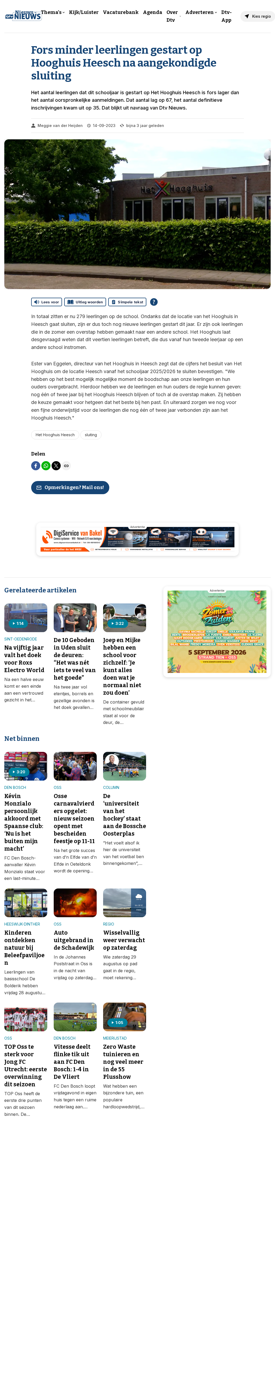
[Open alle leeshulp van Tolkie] (154, 302)
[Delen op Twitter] (56, 465)
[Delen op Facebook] (35, 465)
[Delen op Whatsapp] (45, 465)
